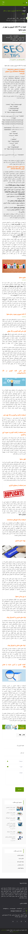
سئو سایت (16, 37)
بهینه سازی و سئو (11, 18)
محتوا (11, 36)
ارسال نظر (19, 789)
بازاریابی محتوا (21, 37)
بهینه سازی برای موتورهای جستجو (14, 286)
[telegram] (21, 921)
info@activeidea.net (16, 911)
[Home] (25, 3)
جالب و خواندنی (21, 865)
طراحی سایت (21, 858)
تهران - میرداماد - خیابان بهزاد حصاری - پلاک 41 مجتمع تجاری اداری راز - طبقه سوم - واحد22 (14, 916)
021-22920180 (19, 909)
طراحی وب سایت (15, 224)
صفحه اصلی (22, 18)
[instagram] (17, 921)
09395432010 (6, 909)
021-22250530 (13, 909)
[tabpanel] (14, 50)
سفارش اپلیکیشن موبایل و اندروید (10, 837)
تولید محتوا (19, 39)
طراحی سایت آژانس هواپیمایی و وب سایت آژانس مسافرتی (10, 825)
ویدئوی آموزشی (21, 868)
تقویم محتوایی (15, 40)
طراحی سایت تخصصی (10, 807)
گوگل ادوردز (20, 235)
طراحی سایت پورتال (11, 832)
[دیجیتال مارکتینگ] (14, 727)
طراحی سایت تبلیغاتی (10, 813)
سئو (23, 39)
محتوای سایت (16, 36)
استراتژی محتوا (13, 39)
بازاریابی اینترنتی (20, 855)
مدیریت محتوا (21, 40)
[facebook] (13, 921)
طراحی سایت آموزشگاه (10, 818)
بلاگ (17, 18)
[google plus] (25, 921)
